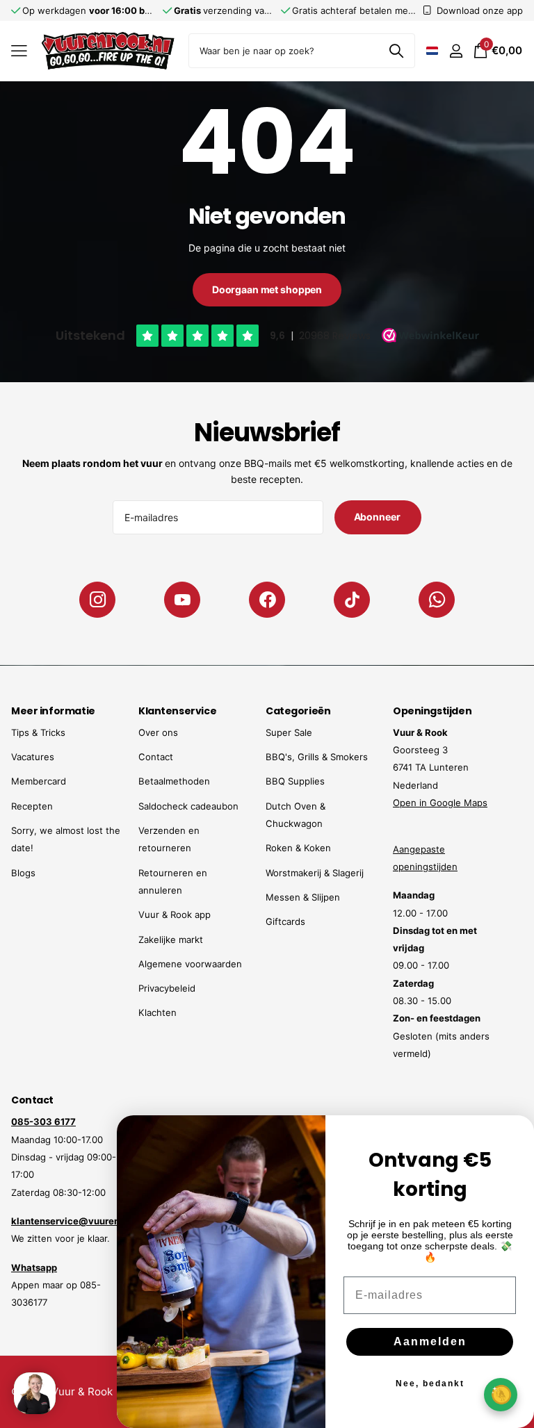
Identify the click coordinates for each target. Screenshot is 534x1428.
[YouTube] (182, 600)
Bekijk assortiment (19, 51)
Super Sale (289, 732)
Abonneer (378, 517)
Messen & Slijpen (303, 897)
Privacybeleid (166, 988)
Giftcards (285, 921)
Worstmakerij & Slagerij (315, 872)
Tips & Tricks (38, 732)
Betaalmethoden (174, 781)
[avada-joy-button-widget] (500, 1394)
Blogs (23, 872)
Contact (155, 756)
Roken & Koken (298, 847)
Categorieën (298, 711)
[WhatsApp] (437, 600)
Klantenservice (177, 711)
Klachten (157, 1012)
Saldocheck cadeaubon (188, 806)
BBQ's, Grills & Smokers (317, 756)
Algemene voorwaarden (190, 963)
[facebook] (267, 600)
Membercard (38, 781)
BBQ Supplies (295, 781)
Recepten (32, 806)
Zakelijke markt (170, 939)
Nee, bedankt (430, 1383)
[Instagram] (97, 600)
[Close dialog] (514, 1134)
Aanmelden (430, 1341)
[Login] (455, 51)
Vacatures (32, 756)
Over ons (158, 732)
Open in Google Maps (440, 802)
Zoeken (396, 50)
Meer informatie (53, 711)
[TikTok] (352, 600)
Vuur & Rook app (174, 914)
